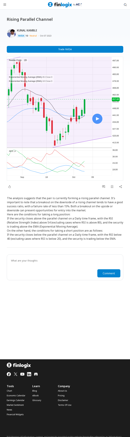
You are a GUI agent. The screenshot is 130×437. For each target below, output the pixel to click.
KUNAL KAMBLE (27, 30)
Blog (34, 391)
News (9, 409)
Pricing (61, 395)
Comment (109, 273)
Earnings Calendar (16, 400)
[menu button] (5, 5)
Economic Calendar (16, 395)
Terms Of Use (64, 405)
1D (27, 35)
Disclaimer (63, 400)
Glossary (36, 400)
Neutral (33, 35)
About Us (62, 391)
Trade (65, 49)
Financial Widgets (15, 414)
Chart (9, 391)
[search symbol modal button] (125, 5)
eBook (35, 395)
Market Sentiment (15, 405)
